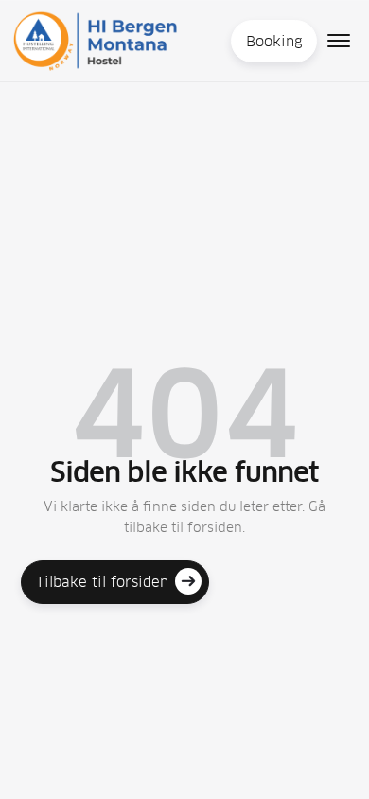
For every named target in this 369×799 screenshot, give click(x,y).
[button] (339, 40)
